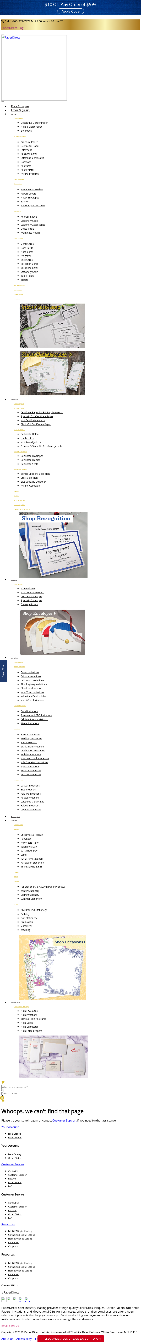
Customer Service (12, 1164)
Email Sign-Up (10, 1326)
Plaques (16, 491)
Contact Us (13, 1171)
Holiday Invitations (19, 666)
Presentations (18, 184)
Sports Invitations (30, 766)
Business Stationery (20, 136)
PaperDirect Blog (12, 28)
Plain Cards (27, 1022)
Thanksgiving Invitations (34, 684)
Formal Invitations (30, 734)
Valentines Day (29, 846)
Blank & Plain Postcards (33, 1018)
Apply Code (71, 11)
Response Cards (30, 268)
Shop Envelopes (18, 584)
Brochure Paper (29, 142)
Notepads (26, 162)
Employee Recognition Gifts (22, 509)
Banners (25, 201)
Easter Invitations (30, 672)
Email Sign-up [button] (20, 110)
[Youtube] (4, 1301)
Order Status (14, 1137)
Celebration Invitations (33, 750)
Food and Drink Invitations (35, 758)
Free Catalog (14, 1133)
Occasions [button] (14, 820)
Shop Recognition (19, 404)
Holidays (16, 829)
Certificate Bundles (19, 500)
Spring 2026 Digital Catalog (21, 1234)
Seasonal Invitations (20, 706)
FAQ (10, 1186)
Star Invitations (29, 742)
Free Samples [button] (20, 106)
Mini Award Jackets (31, 442)
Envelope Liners (29, 604)
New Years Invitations (32, 692)
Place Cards (27, 252)
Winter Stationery (30, 890)
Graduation (27, 922)
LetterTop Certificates (32, 157)
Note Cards (27, 248)
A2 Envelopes (28, 588)
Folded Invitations (30, 805)
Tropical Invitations (31, 770)
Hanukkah (26, 838)
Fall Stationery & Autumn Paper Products (43, 886)
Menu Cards (27, 243)
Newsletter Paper (30, 146)
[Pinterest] (21, 1301)
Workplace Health (30, 232)
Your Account (10, 1127)
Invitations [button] (14, 658)
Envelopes (26, 130)
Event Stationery (19, 238)
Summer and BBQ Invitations (36, 715)
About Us (7, 1339)
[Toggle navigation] (2, 101)
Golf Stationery (29, 918)
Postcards (26, 166)
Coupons (13, 1246)
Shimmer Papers (18, 294)
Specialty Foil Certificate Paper (37, 416)
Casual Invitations (30, 785)
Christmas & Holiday (32, 834)
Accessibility (24, 1339)
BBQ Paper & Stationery (34, 910)
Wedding (25, 929)
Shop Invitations (18, 662)
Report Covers (28, 193)
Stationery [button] (14, 114)
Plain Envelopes (29, 1010)
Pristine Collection (30, 485)
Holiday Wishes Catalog (20, 1238)
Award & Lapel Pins (19, 505)
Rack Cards (27, 259)
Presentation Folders (32, 189)
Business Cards (29, 153)
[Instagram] (27, 1301)
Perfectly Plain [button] (15, 1002)
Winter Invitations (30, 723)
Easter (24, 854)
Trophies (16, 496)
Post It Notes (28, 169)
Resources (8, 1224)
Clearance (13, 1242)
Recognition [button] (14, 399)
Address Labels (29, 216)
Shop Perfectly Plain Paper (21, 1006)
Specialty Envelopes (31, 600)
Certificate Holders (19, 430)
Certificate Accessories (20, 451)
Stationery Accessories (33, 205)
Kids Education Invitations (34, 762)
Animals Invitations (31, 774)
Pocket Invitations (30, 797)
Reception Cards (29, 263)
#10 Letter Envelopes (32, 592)
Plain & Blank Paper (31, 126)
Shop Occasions (18, 825)
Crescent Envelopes (31, 596)
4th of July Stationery (32, 858)
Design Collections (19, 285)
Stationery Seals (29, 220)
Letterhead (26, 150)
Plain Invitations (29, 1014)
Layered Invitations (31, 809)
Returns (12, 1178)
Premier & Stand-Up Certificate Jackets (41, 446)
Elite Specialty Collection (33, 481)
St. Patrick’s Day (29, 850)
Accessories (17, 211)
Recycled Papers (18, 290)
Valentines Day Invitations (34, 696)
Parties (16, 904)
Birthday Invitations (31, 754)
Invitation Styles (19, 780)
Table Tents (27, 275)
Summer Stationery (31, 898)
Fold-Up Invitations (31, 793)
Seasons (16, 881)
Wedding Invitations (31, 738)
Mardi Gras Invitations (32, 700)
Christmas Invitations (32, 688)
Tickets (24, 279)
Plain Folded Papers (31, 1030)
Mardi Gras (26, 926)
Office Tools (27, 228)
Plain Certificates (30, 1026)
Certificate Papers (19, 408)
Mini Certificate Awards (33, 420)
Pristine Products (30, 173)
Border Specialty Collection (35, 473)
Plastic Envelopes (30, 197)
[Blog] (9, 1301)
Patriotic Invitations (31, 676)
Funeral (16, 876)
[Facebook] (15, 1301)
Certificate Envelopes (32, 455)
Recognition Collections (20, 469)
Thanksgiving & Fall (31, 866)
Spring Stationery (30, 894)
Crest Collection (29, 477)
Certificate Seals (29, 464)
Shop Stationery (18, 118)
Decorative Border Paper (34, 122)
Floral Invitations (29, 711)
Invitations (17, 299)
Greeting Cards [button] (15, 817)
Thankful (16, 872)
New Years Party (30, 842)
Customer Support (64, 1120)
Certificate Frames (30, 459)
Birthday (25, 914)
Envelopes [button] (14, 580)
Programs (26, 255)
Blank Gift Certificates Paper (36, 424)
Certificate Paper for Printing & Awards (42, 412)
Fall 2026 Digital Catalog (20, 1231)
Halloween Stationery (32, 862)
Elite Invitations (29, 789)
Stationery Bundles (19, 179)
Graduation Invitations (33, 746)
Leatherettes (27, 438)
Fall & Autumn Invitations (34, 719)
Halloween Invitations (32, 680)
